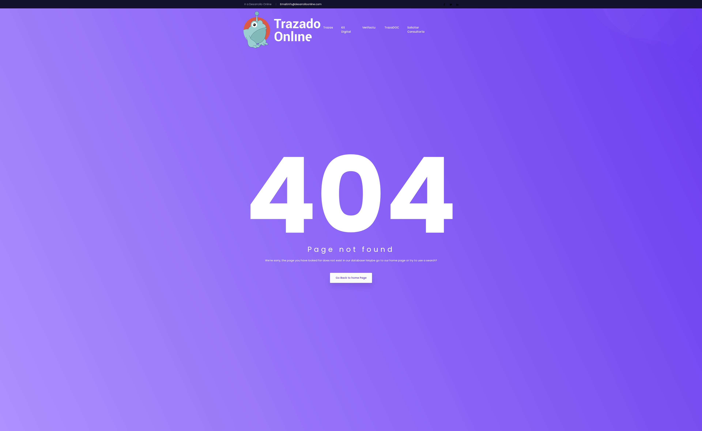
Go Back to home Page (351, 278)
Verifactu (369, 27)
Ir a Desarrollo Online (257, 4)
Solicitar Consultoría (416, 30)
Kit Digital (346, 30)
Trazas (328, 27)
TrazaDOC (391, 27)
